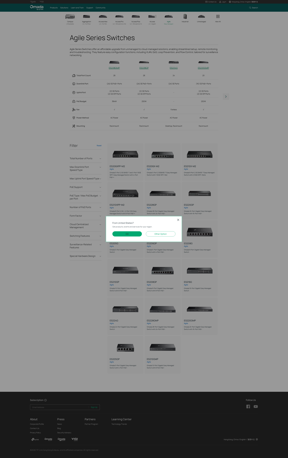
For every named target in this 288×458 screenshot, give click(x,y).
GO (127, 234)
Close (178, 220)
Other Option (160, 234)
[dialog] (144, 229)
